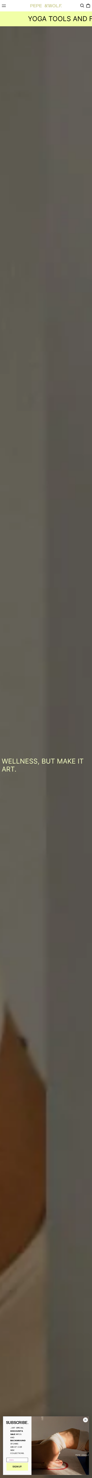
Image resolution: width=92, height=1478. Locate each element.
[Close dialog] (85, 1419)
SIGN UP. (17, 1467)
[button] (82, 5)
